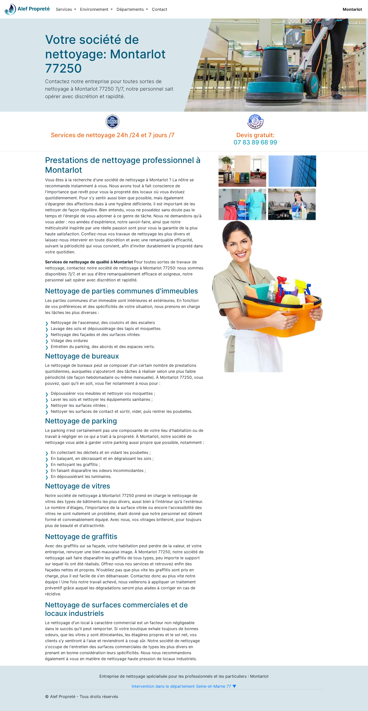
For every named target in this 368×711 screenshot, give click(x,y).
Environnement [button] (95, 9)
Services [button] (64, 9)
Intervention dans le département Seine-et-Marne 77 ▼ (184, 686)
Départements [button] (131, 9)
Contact (159, 9)
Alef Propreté (34, 9)
